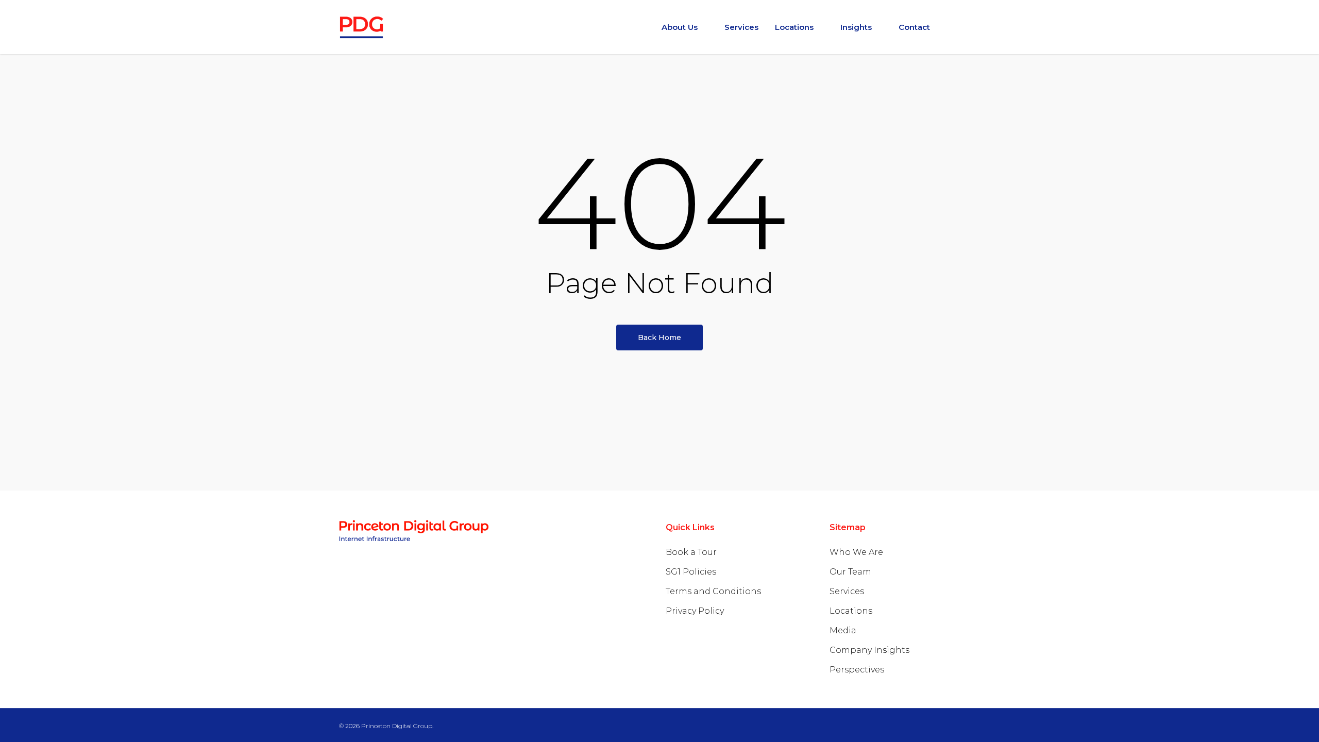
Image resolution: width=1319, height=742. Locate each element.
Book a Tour (691, 552)
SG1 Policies (691, 572)
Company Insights (869, 650)
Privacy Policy (695, 611)
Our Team (850, 572)
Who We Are (856, 552)
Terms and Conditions (713, 591)
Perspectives (857, 669)
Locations (851, 611)
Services (847, 591)
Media (843, 630)
